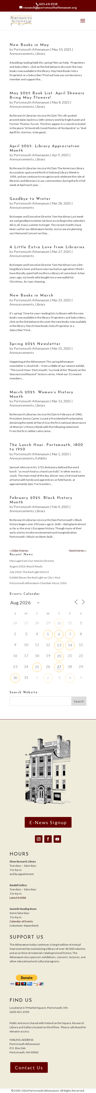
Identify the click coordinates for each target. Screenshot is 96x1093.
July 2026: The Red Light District (29, 572)
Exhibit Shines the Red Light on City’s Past (35, 577)
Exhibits (41, 458)
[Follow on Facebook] (48, 839)
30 (59, 623)
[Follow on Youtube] (57, 839)
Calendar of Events (21, 921)
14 (70, 645)
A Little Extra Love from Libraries (47, 247)
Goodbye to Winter (30, 199)
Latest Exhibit (18, 897)
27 (59, 666)
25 (37, 666)
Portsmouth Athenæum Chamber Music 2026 (38, 583)
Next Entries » (77, 550)
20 (59, 656)
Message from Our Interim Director (32, 561)
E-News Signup (48, 822)
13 (59, 645)
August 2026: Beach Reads (26, 566)
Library (40, 53)
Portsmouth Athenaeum (31, 49)
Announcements (22, 53)
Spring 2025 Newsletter (35, 344)
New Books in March (32, 295)
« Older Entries (19, 550)
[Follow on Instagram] (38, 839)
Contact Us (29, 1067)
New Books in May (29, 45)
